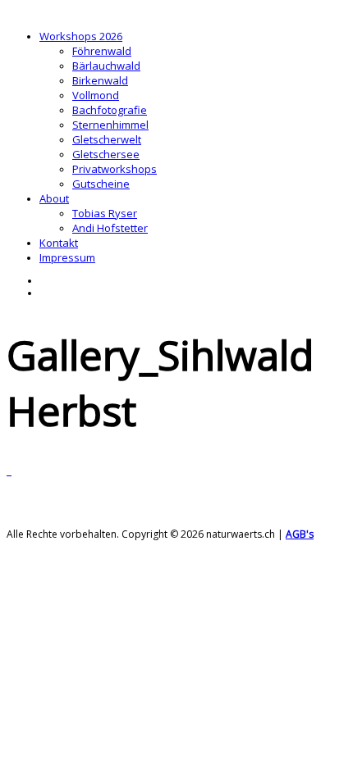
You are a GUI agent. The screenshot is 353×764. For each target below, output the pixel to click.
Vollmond (95, 95)
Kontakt (58, 242)
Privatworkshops (114, 168)
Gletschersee (106, 154)
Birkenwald (100, 80)
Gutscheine (101, 183)
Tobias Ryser (104, 213)
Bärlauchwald (106, 65)
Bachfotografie (109, 109)
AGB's (300, 534)
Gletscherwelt (106, 139)
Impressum (67, 257)
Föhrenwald (101, 50)
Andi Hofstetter (110, 228)
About (54, 198)
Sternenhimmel (110, 124)
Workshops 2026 (80, 36)
